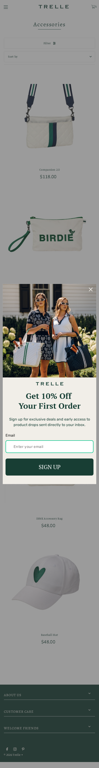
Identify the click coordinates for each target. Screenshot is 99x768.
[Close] (90, 289)
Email (10, 435)
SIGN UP (50, 467)
